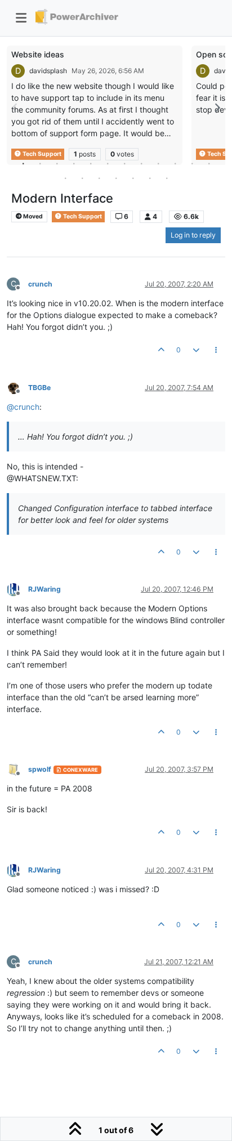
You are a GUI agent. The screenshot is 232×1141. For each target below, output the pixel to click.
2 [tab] (40, 163)
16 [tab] (116, 178)
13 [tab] (65, 178)
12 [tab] (209, 163)
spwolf (39, 769)
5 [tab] (90, 163)
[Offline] (17, 387)
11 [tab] (192, 163)
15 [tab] (99, 178)
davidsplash (48, 70)
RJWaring (44, 589)
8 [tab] (141, 163)
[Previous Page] (15, 108)
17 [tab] (133, 178)
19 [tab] (166, 178)
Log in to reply (193, 235)
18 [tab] (149, 178)
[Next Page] (216, 108)
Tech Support (82, 216)
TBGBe (39, 387)
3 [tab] (57, 163)
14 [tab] (82, 178)
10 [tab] (175, 163)
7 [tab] (124, 163)
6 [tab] (107, 163)
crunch (40, 284)
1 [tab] (23, 163)
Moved (32, 216)
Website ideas (37, 54)
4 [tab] (73, 163)
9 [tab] (158, 163)
